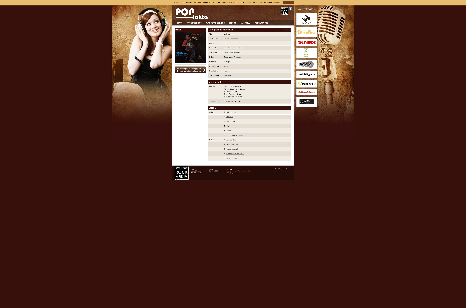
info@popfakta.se (232, 173)
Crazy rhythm (231, 140)
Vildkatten (229, 117)
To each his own (232, 144)
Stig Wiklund (228, 101)
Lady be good (231, 112)
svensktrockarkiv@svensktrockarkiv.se (239, 171)
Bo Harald (228, 91)
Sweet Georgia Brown (234, 135)
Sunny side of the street (235, 154)
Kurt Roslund (229, 97)
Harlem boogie (231, 158)
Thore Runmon (230, 94)
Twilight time (230, 121)
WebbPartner (287, 169)
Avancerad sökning (215, 23)
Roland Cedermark (231, 39)
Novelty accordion (233, 149)
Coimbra (229, 131)
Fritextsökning (194, 23)
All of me (229, 126)
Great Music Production (233, 52)
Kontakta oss (261, 23)
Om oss (232, 23)
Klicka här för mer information (270, 2)
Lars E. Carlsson (230, 86)
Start (179, 23)
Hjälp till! (245, 23)
